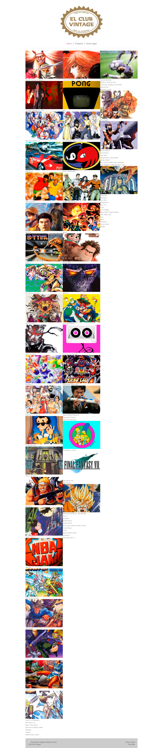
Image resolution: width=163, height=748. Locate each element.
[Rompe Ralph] (81, 247)
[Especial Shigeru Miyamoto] (81, 400)
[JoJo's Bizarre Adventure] (44, 278)
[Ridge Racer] (44, 156)
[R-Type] (44, 247)
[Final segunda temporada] (81, 339)
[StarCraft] (81, 278)
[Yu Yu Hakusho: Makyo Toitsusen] (81, 126)
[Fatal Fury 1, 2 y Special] (44, 400)
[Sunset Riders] (44, 613)
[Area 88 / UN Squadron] (44, 705)
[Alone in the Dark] (44, 461)
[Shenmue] (44, 217)
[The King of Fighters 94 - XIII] (44, 95)
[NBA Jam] (44, 552)
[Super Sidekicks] (44, 186)
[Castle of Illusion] (44, 521)
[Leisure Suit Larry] (44, 430)
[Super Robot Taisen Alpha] (81, 369)
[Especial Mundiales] (119, 65)
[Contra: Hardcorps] (44, 644)
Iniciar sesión (130, 742)
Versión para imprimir (38, 742)
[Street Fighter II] (44, 674)
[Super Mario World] (81, 308)
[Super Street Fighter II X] (44, 126)
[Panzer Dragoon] (119, 135)
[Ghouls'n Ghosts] (44, 308)
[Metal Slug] (44, 491)
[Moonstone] (119, 180)
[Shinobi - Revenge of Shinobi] (44, 65)
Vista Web (131, 744)
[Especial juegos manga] (44, 583)
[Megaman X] (44, 369)
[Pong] (81, 95)
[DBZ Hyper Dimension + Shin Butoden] (81, 498)
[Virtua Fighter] (119, 105)
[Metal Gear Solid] (44, 339)
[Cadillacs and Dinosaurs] (81, 186)
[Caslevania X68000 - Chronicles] (81, 65)
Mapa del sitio (52, 742)
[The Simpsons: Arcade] (81, 435)
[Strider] (81, 217)
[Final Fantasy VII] (81, 465)
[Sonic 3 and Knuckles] (81, 156)
